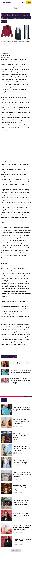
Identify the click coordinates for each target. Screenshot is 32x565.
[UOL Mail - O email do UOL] (23, 2)
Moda (16, 8)
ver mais (15, 550)
